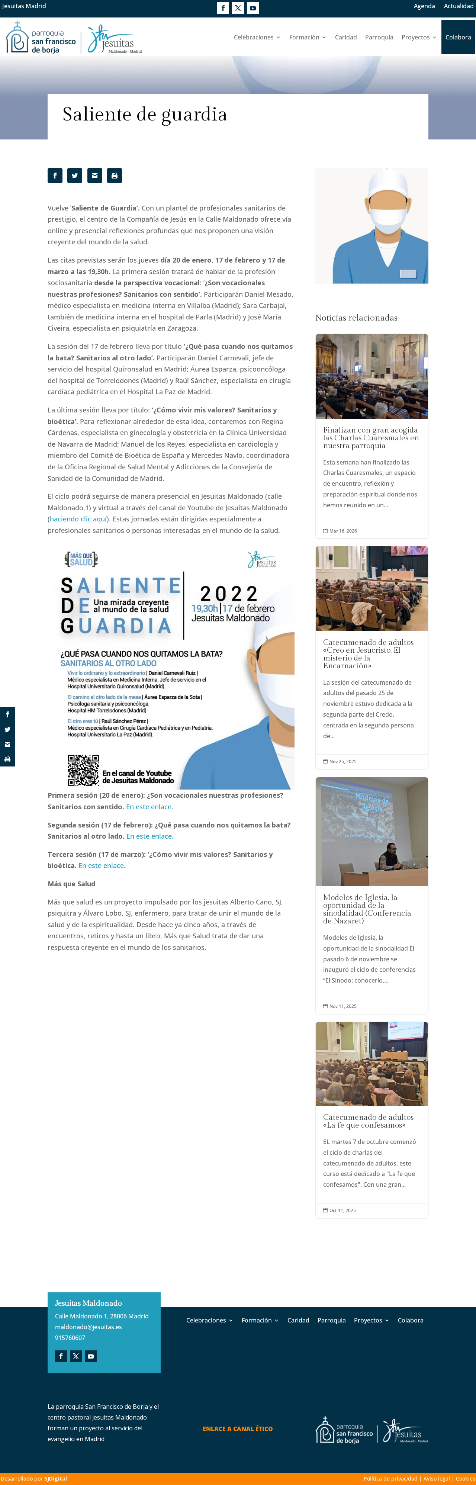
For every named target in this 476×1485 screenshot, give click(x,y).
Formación (304, 37)
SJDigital (55, 1478)
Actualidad (459, 6)
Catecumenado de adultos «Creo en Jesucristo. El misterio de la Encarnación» (372, 657)
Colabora (458, 37)
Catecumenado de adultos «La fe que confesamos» (372, 1120)
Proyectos (416, 37)
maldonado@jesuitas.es (88, 1327)
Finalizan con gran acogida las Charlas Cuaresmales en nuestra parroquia (372, 436)
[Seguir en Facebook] (223, 8)
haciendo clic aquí (78, 518)
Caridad (346, 37)
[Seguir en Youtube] (253, 8)
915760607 (70, 1338)
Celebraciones (254, 37)
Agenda (424, 6)
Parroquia (379, 37)
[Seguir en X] (238, 8)
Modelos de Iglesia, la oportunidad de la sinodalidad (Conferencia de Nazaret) (372, 895)
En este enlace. (149, 806)
